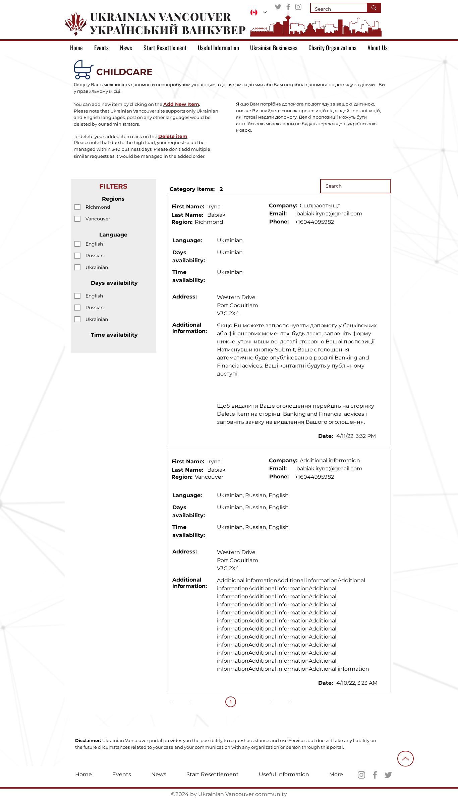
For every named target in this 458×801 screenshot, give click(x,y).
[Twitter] (278, 7)
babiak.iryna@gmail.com (329, 213)
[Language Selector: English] (258, 12)
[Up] (405, 758)
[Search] (373, 7)
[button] (181, 104)
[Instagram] (298, 7)
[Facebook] (288, 7)
